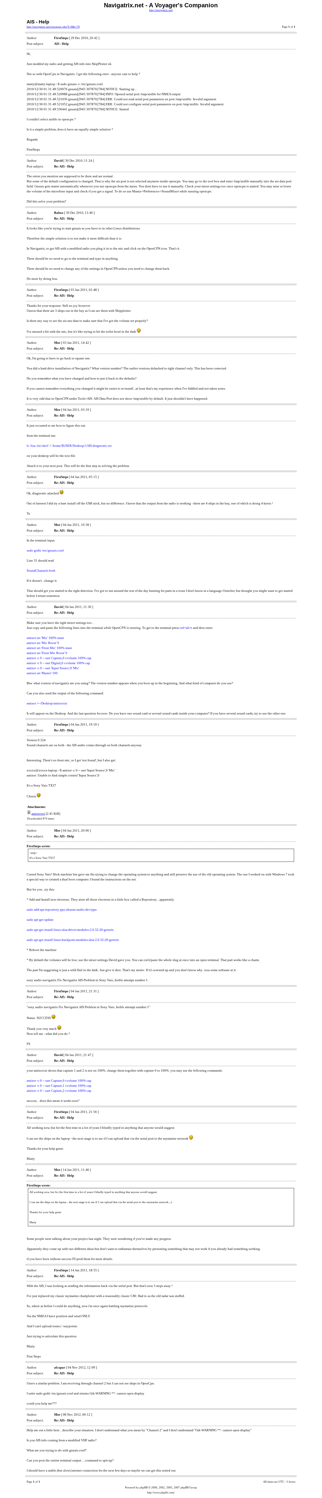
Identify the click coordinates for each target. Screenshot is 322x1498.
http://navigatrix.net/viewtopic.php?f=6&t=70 (53, 26)
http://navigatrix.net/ (161, 10)
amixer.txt (38, 813)
